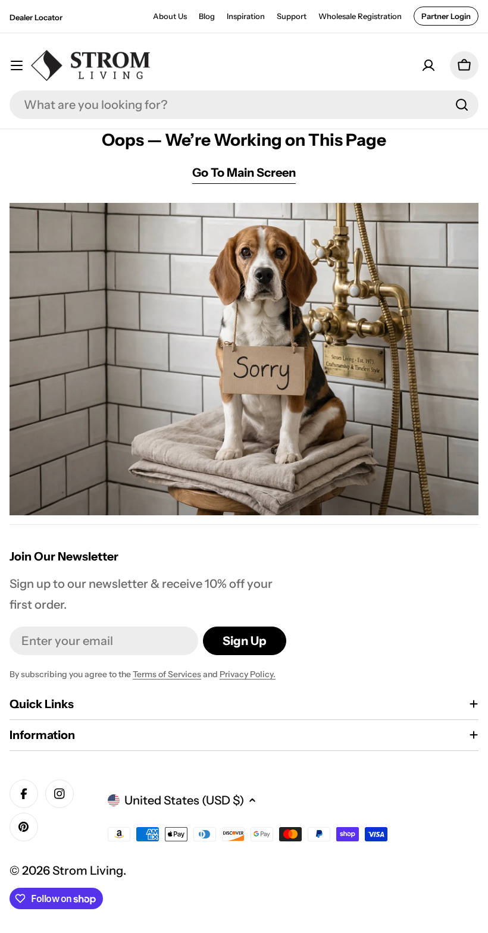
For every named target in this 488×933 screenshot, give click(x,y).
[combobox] (244, 104)
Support (291, 16)
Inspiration (246, 16)
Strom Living (87, 870)
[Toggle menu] (17, 65)
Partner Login (446, 16)
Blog (207, 16)
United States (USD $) (184, 800)
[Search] (462, 105)
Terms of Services (167, 674)
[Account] (428, 65)
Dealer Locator (36, 17)
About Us (170, 16)
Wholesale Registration (360, 16)
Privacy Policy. (248, 674)
